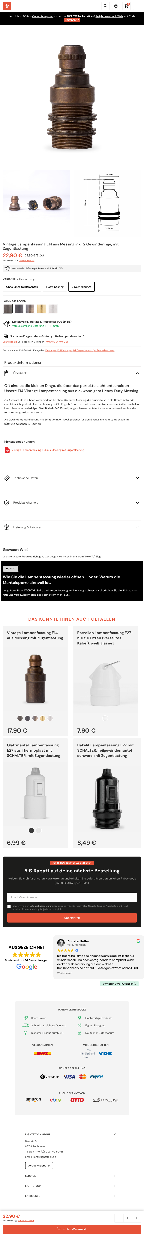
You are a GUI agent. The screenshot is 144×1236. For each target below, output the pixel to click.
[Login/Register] (116, 6)
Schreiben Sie (10, 341)
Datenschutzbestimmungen (44, 905)
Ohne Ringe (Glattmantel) (22, 286)
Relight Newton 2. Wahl (109, 16)
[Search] (105, 6)
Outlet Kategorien (42, 16)
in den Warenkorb (75, 1229)
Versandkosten (26, 260)
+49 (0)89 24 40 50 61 (56, 341)
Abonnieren (72, 918)
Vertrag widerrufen (39, 1165)
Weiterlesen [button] (64, 973)
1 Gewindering (55, 286)
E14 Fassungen (64, 350)
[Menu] (137, 6)
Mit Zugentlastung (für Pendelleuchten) (93, 350)
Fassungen (50, 350)
